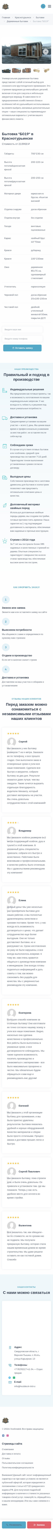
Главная (6, 17)
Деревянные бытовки (17, 21)
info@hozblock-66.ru (24, 1386)
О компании (8, 1449)
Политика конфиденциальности (18, 1467)
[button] (45, 51)
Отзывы (6, 1458)
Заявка (41, 1525)
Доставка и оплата (11, 1453)
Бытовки (40, 17)
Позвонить (15, 1525)
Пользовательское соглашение (17, 1463)
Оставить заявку (24, 348)
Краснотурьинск (23, 17)
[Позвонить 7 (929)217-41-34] (43, 6)
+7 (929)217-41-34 (24, 1369)
